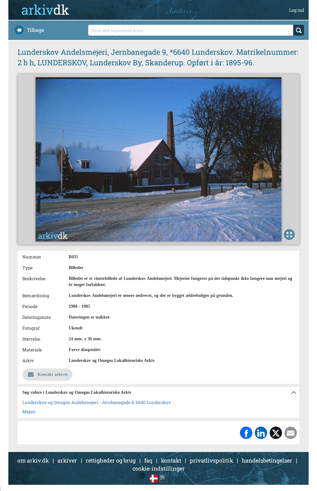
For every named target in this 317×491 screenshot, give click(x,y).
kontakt (171, 460)
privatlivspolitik (211, 460)
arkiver (67, 460)
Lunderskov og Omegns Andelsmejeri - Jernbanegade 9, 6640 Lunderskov (96, 402)
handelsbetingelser (267, 460)
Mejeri (28, 412)
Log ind (296, 10)
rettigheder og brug (111, 460)
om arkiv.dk (33, 460)
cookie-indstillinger (158, 468)
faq (148, 460)
